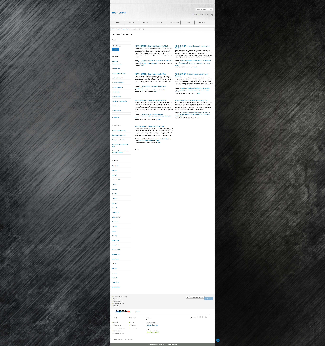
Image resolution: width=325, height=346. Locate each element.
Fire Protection (116, 92)
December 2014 (116, 287)
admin (142, 65)
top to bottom (200, 114)
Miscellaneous (147, 61)
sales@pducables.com (152, 325)
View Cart (133, 325)
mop (190, 114)
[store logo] (119, 13)
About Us (115, 322)
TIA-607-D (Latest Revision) (119, 130)
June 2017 (114, 198)
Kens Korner (125, 29)
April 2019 (114, 175)
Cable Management (117, 78)
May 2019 (114, 170)
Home (113, 29)
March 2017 (115, 207)
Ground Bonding (117, 110)
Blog (119, 29)
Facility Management (160, 60)
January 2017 (115, 212)
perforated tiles (161, 89)
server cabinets (153, 89)
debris (202, 90)
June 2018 (114, 184)
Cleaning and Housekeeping (183, 62)
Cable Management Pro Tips (119, 135)
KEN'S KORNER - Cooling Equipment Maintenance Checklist (192, 47)
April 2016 (114, 235)
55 (136, 311)
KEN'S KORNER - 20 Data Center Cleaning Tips (191, 100)
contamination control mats (157, 116)
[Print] (122, 311)
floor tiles (148, 140)
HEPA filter (180, 63)
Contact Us (116, 305)
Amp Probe (154, 63)
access (194, 90)
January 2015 (115, 282)
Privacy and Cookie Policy (120, 296)
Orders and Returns (118, 303)
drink (149, 116)
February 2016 (115, 240)
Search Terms (117, 299)
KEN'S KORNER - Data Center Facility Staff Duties (152, 46)
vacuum (180, 114)
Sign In (195, 14)
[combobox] (204, 9)
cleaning (140, 89)
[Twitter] (119, 311)
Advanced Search (118, 301)
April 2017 (114, 203)
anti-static (180, 116)
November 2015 (116, 254)
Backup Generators (117, 64)
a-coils (197, 63)
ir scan (148, 63)
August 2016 (115, 221)
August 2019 (115, 165)
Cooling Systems (207, 60)
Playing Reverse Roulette (118, 139)
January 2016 (115, 245)
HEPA (152, 140)
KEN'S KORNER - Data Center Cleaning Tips (150, 74)
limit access (141, 116)
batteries (144, 63)
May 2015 (114, 268)
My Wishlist (134, 328)
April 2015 (114, 273)
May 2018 (114, 189)
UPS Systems (151, 60)
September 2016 (116, 217)
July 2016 (114, 226)
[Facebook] (117, 311)
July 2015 (114, 263)
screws (198, 90)
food (146, 116)
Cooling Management (186, 60)
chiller (200, 63)
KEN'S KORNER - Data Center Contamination (150, 100)
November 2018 (116, 179)
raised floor (146, 89)
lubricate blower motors (189, 63)
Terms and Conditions (119, 328)
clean (190, 90)
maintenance (181, 90)
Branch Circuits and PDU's (119, 73)
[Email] (125, 311)
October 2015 (115, 259)
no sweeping (185, 114)
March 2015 (115, 277)
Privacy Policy (117, 325)
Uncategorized (115, 117)
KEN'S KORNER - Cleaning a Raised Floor (149, 126)
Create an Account (205, 14)
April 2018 (114, 193)
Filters (139, 63)
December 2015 (116, 249)
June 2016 (114, 231)
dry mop (157, 140)
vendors (187, 90)
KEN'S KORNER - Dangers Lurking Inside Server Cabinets (191, 75)
